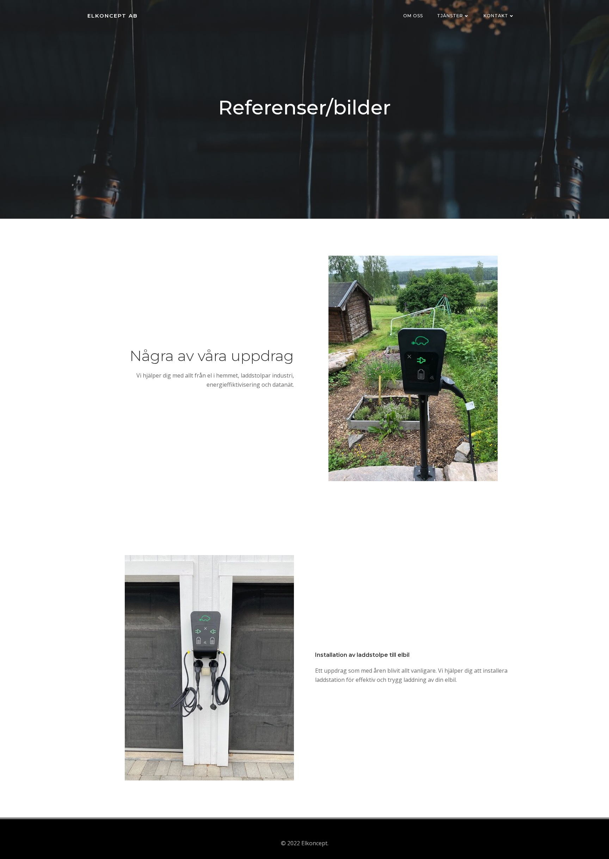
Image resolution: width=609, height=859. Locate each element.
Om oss (413, 15)
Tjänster (450, 15)
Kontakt (496, 15)
